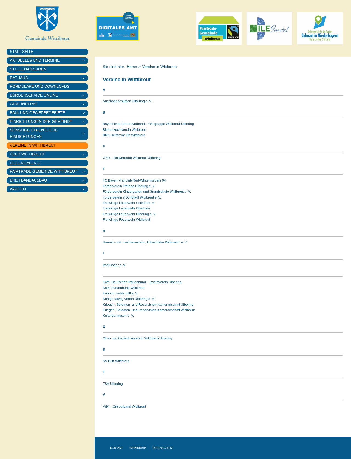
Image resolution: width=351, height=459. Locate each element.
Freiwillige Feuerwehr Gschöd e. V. (129, 203)
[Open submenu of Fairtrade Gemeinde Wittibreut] (85, 171)
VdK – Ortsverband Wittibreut (124, 407)
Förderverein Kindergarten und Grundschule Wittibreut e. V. (147, 192)
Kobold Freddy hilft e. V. (120, 293)
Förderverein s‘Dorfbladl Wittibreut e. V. (132, 197)
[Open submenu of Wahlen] (85, 189)
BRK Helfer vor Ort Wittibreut (124, 135)
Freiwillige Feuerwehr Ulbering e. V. (129, 214)
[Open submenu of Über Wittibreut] (85, 154)
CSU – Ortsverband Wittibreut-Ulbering (132, 158)
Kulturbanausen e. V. (118, 316)
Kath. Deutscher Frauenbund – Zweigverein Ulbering (142, 282)
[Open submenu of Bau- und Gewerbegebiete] (85, 113)
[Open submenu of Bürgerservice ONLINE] (85, 95)
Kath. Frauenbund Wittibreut (124, 288)
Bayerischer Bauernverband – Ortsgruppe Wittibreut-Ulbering (148, 124)
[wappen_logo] (47, 8)
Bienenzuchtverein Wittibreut (124, 130)
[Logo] (320, 14)
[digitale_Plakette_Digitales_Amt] (117, 7)
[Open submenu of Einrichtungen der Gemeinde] (85, 121)
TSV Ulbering (113, 384)
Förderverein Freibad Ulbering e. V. (129, 186)
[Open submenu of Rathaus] (85, 78)
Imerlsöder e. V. (114, 265)
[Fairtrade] (219, 13)
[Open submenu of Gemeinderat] (85, 104)
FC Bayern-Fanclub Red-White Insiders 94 (134, 180)
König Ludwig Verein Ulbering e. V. (129, 299)
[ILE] (269, 13)
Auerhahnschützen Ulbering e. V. (127, 101)
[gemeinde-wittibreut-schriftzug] (47, 35)
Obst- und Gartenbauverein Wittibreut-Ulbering (137, 338)
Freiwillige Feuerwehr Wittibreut (126, 220)
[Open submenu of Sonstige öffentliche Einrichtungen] (85, 133)
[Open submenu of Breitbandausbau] (85, 180)
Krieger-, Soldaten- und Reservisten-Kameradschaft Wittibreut (149, 310)
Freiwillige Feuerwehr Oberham (126, 208)
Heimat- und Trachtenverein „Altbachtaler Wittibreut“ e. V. (145, 242)
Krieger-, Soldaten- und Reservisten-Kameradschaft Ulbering (148, 305)
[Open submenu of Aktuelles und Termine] (85, 60)
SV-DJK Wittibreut (116, 361)
